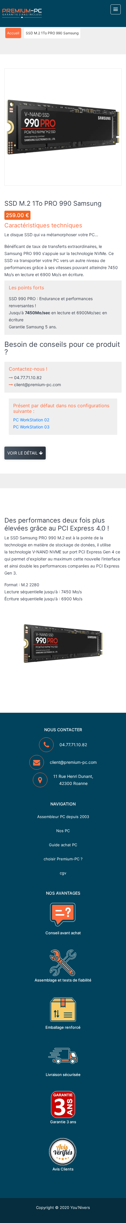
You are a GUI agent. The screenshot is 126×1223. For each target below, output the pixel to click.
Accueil (13, 33)
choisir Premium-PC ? (63, 859)
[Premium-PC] (22, 13)
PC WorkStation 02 (31, 419)
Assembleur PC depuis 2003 (63, 816)
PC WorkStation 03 (31, 426)
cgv (63, 873)
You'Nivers (80, 1207)
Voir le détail (23, 452)
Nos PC (63, 830)
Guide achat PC (63, 844)
